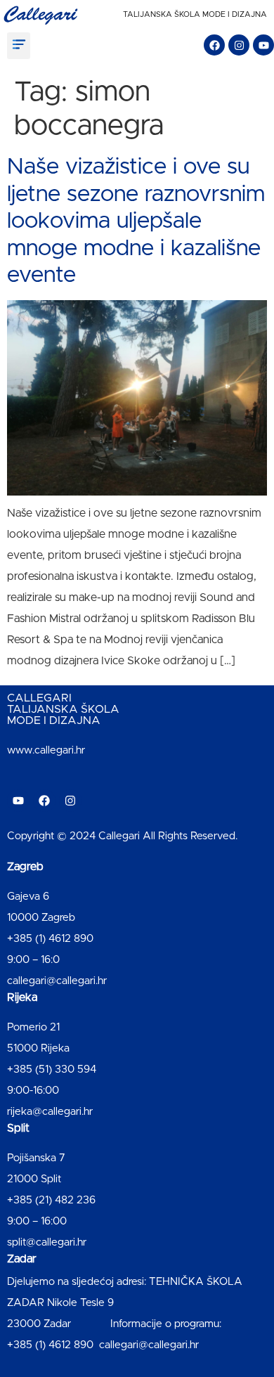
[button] (18, 45)
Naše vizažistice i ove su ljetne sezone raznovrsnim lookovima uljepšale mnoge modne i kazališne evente (136, 221)
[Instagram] (238, 45)
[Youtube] (263, 45)
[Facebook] (214, 45)
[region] (137, 1248)
